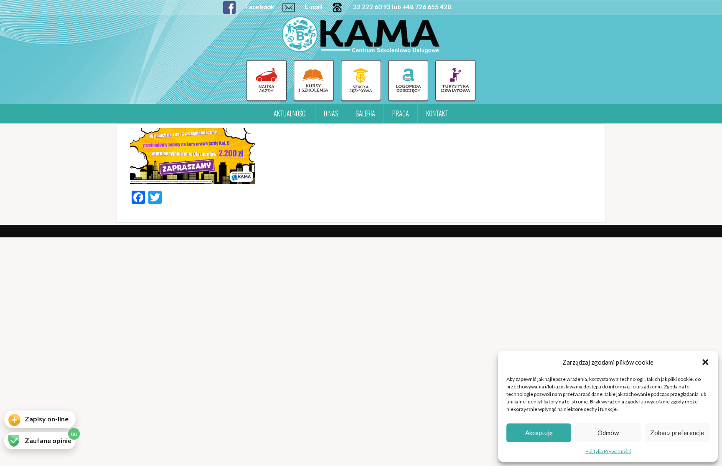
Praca (400, 113)
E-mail (313, 6)
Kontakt (437, 113)
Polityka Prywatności (608, 451)
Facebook (259, 6)
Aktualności (290, 113)
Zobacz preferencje (677, 432)
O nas (331, 113)
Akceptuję (539, 432)
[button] (705, 362)
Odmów (608, 432)
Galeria (365, 113)
